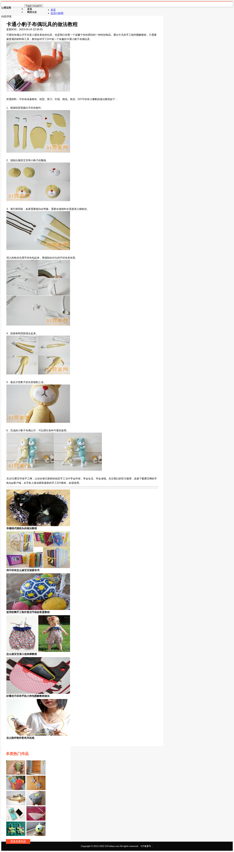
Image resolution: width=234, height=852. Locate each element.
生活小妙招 (57, 13)
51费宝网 (6, 7)
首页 (53, 9)
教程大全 (32, 12)
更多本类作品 (18, 841)
